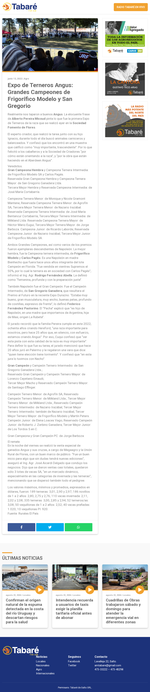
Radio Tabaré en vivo (131, 7)
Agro (26, 78)
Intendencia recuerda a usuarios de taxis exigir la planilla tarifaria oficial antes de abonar (74, 609)
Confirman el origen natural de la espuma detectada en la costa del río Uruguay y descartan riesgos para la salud (25, 611)
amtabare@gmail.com (108, 665)
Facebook (74, 661)
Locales (27, 595)
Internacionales (45, 673)
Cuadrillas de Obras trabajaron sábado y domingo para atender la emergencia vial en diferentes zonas (123, 611)
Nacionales (42, 665)
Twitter (72, 665)
